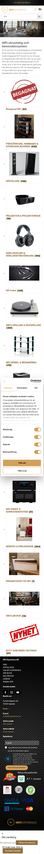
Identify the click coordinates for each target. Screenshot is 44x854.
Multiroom (8, 676)
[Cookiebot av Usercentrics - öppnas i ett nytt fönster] (31, 381)
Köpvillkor (8, 667)
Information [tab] (22, 388)
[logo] (14, 9)
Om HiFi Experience (12, 670)
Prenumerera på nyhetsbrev (17, 767)
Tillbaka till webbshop (26, 843)
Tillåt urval (22, 471)
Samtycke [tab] (8, 388)
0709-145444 (8, 732)
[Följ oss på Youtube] (17, 692)
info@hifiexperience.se (12, 716)
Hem (5, 664)
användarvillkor (26, 764)
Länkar (6, 679)
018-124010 (7, 724)
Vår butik (7, 673)
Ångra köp (8, 682)
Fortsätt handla (12, 850)
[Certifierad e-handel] (30, 790)
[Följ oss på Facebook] (5, 692)
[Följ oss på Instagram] (11, 692)
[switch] (37, 437)
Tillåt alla (22, 463)
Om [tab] (36, 388)
